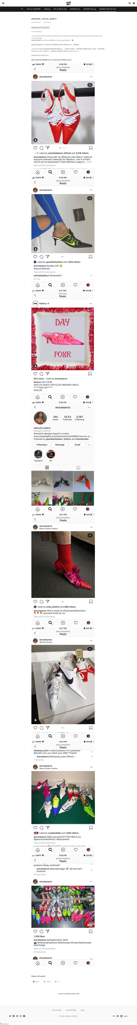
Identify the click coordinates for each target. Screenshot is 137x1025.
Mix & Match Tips (60, 9)
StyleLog (47, 9)
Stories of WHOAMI (34, 9)
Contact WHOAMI (71, 1010)
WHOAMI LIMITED (71, 1016)
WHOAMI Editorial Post (107, 9)
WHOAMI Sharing (90, 9)
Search (83, 1010)
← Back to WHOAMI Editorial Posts (69, 993)
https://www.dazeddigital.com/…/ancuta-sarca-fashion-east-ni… (51, 59)
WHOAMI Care (75, 9)
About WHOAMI (56, 1010)
